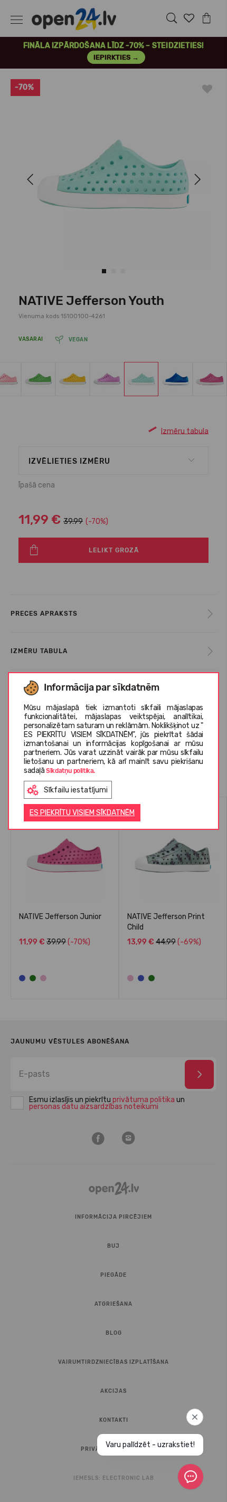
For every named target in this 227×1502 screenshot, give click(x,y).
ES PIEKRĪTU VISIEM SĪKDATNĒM (82, 812)
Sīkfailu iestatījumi (76, 790)
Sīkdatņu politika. (70, 770)
